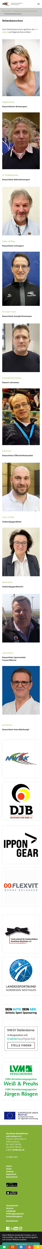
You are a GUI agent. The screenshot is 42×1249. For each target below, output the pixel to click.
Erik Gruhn (6, 451)
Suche (9, 1169)
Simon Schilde (8, 517)
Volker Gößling (8, 241)
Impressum (11, 1174)
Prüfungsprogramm (15, 1213)
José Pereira (7, 725)
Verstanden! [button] (21, 1244)
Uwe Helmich (7, 653)
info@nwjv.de (18, 1150)
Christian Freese (9, 311)
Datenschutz (12, 1177)
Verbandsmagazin (14, 1216)
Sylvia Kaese (7, 582)
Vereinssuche (12, 1205)
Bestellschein (12, 1221)
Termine (9, 1208)
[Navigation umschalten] (38, 4)
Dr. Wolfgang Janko (10, 175)
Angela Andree (8, 102)
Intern (9, 1166)
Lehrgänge (11, 1211)
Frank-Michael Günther (12, 378)
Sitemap (10, 1171)
